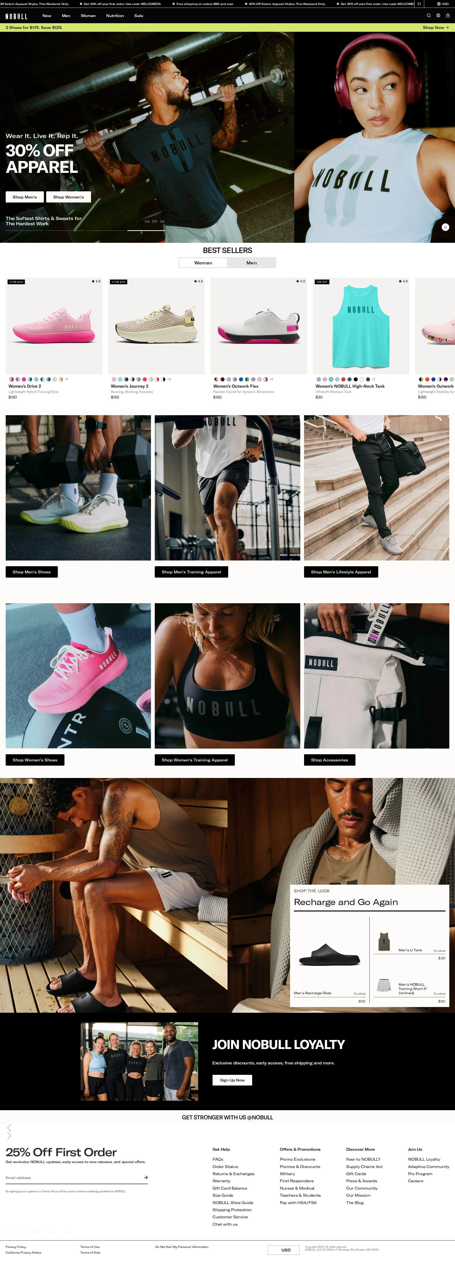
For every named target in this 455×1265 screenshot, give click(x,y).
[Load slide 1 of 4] (24, 230)
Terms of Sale (90, 1252)
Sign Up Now (232, 1080)
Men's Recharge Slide (312, 993)
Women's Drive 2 (25, 386)
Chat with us (225, 1224)
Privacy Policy (16, 1246)
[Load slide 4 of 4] (146, 230)
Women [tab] (203, 262)
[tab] (12, 379)
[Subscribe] (145, 1178)
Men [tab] (251, 262)
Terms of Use (90, 1246)
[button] (419, 4)
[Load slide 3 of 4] (105, 230)
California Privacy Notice (23, 1252)
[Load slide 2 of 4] (65, 230)
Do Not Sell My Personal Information (182, 1246)
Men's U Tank (410, 950)
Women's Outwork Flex (235, 386)
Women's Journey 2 (129, 386)
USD (291, 1251)
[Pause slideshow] (445, 227)
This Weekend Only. (240, 3)
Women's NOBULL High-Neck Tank (350, 386)
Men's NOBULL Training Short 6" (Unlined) (413, 988)
